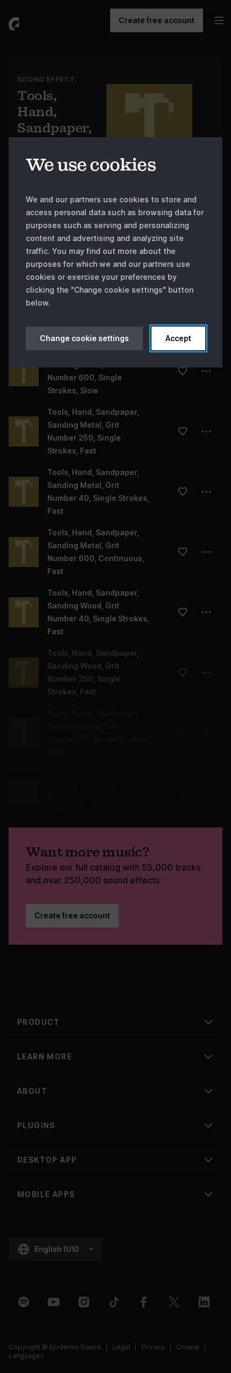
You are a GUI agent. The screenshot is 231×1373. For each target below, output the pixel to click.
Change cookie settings (84, 338)
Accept (178, 338)
